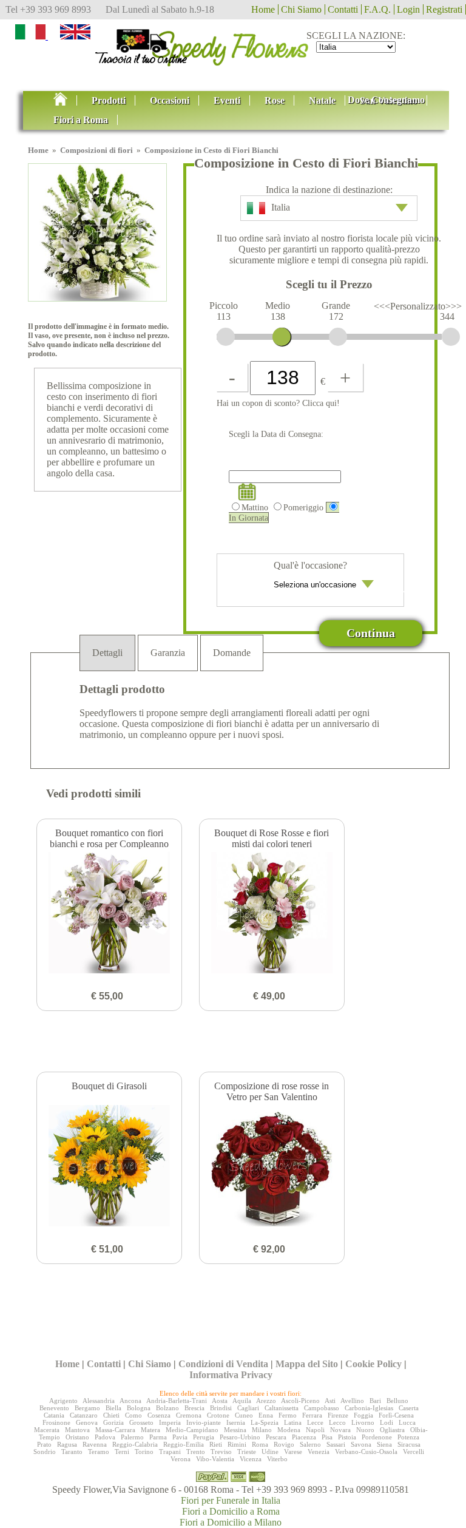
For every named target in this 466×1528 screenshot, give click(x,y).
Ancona (130, 1400)
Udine (270, 1451)
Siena (384, 1444)
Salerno (310, 1444)
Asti (330, 1400)
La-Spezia (265, 1422)
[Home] (233, 44)
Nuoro (365, 1429)
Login (408, 9)
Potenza (408, 1437)
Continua (370, 633)
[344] (451, 337)
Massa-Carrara (115, 1429)
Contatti (343, 9)
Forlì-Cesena (396, 1415)
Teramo (98, 1451)
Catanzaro (84, 1415)
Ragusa (67, 1444)
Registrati (444, 9)
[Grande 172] (338, 337)
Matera (150, 1429)
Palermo (132, 1437)
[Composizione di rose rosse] (272, 1167)
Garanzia (167, 652)
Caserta (409, 1407)
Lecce (315, 1422)
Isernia (235, 1422)
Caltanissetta (282, 1407)
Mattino (254, 507)
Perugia (203, 1437)
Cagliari (248, 1407)
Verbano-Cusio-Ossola (366, 1451)
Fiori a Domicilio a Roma (231, 1511)
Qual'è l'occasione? (310, 565)
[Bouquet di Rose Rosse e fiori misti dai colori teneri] (272, 914)
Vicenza (251, 1458)
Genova (87, 1422)
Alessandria (99, 1400)
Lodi (386, 1422)
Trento (195, 1451)
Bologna (138, 1407)
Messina (235, 1429)
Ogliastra (392, 1429)
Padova (105, 1437)
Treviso (221, 1451)
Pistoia (347, 1437)
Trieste (246, 1451)
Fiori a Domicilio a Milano (231, 1522)
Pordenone (377, 1437)
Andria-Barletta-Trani (176, 1400)
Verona (181, 1458)
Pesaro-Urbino (240, 1437)
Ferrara (312, 1415)
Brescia (194, 1407)
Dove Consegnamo (386, 100)
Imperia (170, 1422)
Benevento (54, 1407)
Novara (340, 1429)
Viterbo (277, 1458)
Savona (361, 1444)
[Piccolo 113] (226, 337)
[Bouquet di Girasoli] (109, 1167)
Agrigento (63, 1400)
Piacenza (304, 1437)
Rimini (237, 1444)
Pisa (327, 1437)
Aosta (220, 1400)
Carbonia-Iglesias (369, 1407)
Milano (262, 1429)
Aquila (241, 1400)
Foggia (363, 1415)
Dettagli (107, 652)
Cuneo (244, 1415)
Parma (158, 1437)
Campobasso (321, 1407)
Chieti (111, 1415)
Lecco (337, 1422)
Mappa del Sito (306, 1364)
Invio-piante (203, 1422)
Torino (144, 1451)
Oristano (77, 1437)
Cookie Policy (373, 1364)
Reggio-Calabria (135, 1444)
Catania (54, 1415)
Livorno (362, 1422)
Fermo (288, 1415)
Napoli (315, 1429)
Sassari (335, 1444)
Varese (293, 1451)
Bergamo (87, 1407)
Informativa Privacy (230, 1375)
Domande (232, 652)
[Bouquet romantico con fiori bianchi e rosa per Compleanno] (109, 914)
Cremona (188, 1415)
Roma (260, 1444)
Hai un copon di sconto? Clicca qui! (278, 403)
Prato (44, 1444)
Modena (288, 1429)
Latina (293, 1422)
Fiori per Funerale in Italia (230, 1500)
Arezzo (266, 1400)
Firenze (338, 1415)
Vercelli (413, 1451)
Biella (113, 1407)
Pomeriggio (303, 507)
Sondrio (44, 1451)
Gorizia (113, 1422)
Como (133, 1415)
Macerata (46, 1429)
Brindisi (221, 1407)
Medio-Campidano (192, 1429)
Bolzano (167, 1407)
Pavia (179, 1437)
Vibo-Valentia (215, 1458)
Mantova (77, 1429)
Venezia (318, 1451)
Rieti (215, 1444)
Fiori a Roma (80, 120)
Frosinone (56, 1422)
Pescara (276, 1437)
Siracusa (408, 1444)
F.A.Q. (377, 9)
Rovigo (284, 1444)
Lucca (407, 1422)
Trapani (170, 1451)
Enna (265, 1415)
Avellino (352, 1400)
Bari (375, 1400)
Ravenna (95, 1444)
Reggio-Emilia (183, 1444)
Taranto (72, 1451)
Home (263, 9)
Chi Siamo (301, 9)
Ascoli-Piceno (300, 1400)
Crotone (218, 1415)
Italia (280, 207)
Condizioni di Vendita (223, 1364)
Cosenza (159, 1415)
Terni (122, 1451)
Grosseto (141, 1422)
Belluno (397, 1400)
